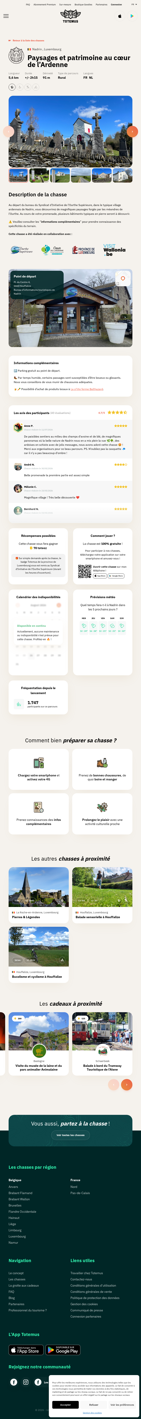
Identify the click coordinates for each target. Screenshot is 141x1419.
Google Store (117, 576)
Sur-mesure (65, 4)
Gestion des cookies (92, 1412)
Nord (73, 1187)
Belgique (15, 1180)
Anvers (13, 1187)
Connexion (116, 4)
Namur (13, 1243)
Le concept (16, 1273)
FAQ (28, 4)
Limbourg (15, 1230)
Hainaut (14, 1218)
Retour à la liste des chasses (28, 40)
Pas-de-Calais (80, 1193)
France (75, 1180)
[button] (39, 895)
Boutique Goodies (83, 4)
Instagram (26, 1382)
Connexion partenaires (85, 1316)
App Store (101, 576)
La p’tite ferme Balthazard (87, 389)
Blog (12, 1298)
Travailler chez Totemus (86, 1273)
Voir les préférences (122, 1404)
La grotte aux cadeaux (24, 1285)
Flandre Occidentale (22, 1212)
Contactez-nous (81, 1279)
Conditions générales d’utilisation (93, 1285)
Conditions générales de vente (91, 1292)
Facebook (14, 1382)
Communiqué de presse (86, 1310)
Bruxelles (15, 1205)
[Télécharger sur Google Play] (132, 16)
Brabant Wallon (19, 1199)
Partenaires (101, 4)
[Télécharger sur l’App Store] (120, 16)
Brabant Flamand (20, 1193)
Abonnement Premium (45, 4)
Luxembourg (17, 1236)
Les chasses (17, 1279)
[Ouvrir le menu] (6, 16)
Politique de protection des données (95, 1298)
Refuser (93, 1404)
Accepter (65, 1404)
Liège (12, 1224)
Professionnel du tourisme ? (28, 1310)
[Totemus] (70, 16)
